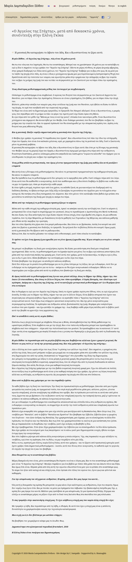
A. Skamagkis (100, 553)
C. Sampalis (74, 553)
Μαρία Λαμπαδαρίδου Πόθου (23, 6)
